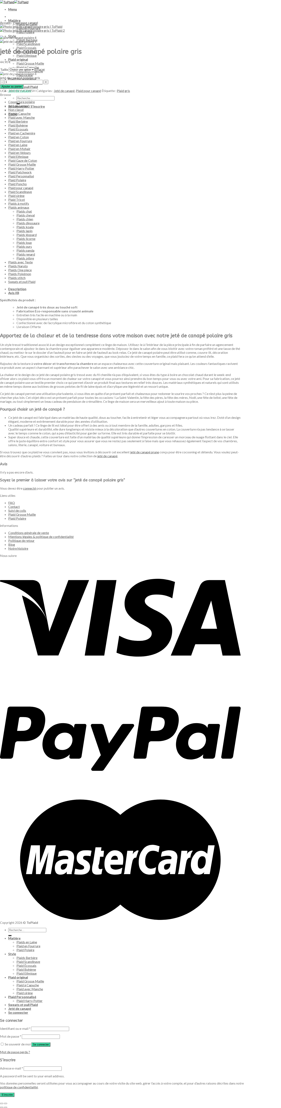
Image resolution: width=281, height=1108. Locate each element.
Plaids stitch (17, 278)
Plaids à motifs (18, 203)
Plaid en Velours (19, 153)
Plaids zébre (25, 258)
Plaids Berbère (26, 958)
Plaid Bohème (18, 125)
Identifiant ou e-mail (15, 1028)
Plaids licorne (25, 239)
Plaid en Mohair (19, 149)
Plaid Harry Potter (21, 168)
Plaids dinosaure (27, 223)
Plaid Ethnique (26, 55)
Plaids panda (25, 250)
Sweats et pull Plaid (21, 282)
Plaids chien (24, 219)
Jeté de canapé (64, 91)
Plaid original (18, 59)
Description (17, 289)
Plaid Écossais (18, 129)
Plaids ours (24, 246)
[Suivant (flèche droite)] (5, 1107)
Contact (14, 507)
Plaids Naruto (18, 266)
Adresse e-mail (11, 1068)
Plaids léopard (26, 235)
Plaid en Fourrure (20, 141)
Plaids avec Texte (20, 262)
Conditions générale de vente (28, 533)
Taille (4, 69)
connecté (29, 488)
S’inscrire (7, 1094)
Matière (14, 20)
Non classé (16, 110)
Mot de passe (10, 1036)
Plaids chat (24, 211)
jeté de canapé (107, 456)
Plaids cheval (25, 215)
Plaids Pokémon (19, 274)
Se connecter (41, 1044)
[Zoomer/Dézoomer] (5, 1103)
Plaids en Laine (26, 942)
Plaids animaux (18, 207)
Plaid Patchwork (20, 172)
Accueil (5, 22)
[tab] (124, 289)
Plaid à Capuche (19, 113)
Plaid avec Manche (21, 117)
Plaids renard (25, 254)
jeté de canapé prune (144, 452)
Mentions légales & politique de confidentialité (41, 537)
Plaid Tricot (16, 199)
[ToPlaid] (14, 2)
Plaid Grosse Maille (30, 63)
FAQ (11, 503)
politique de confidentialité (19, 1087)
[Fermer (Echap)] (1, 1103)
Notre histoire (18, 548)
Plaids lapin (24, 231)
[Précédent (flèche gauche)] (1, 1107)
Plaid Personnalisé (21, 176)
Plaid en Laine (17, 145)
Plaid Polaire (17, 180)
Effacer (40, 69)
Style (12, 954)
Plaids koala (25, 227)
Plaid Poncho (17, 184)
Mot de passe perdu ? (15, 1052)
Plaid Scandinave (28, 44)
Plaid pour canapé (25, 22)
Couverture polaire (21, 102)
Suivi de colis (17, 510)
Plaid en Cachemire (21, 133)
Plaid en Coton (18, 137)
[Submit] (10, 935)
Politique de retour (21, 540)
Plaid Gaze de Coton (22, 160)
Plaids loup (24, 242)
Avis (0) (13, 293)
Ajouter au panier (12, 86)
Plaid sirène (16, 196)
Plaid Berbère (18, 121)
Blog (11, 544)
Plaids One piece (20, 270)
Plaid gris (123, 91)
